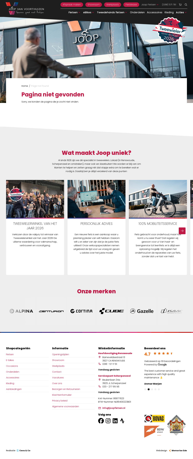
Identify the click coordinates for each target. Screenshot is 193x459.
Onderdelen (137, 12)
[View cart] (180, 4)
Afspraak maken (72, 4)
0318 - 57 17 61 (109, 364)
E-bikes (10, 360)
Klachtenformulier (61, 395)
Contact (56, 371)
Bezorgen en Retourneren (66, 389)
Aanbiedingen (14, 389)
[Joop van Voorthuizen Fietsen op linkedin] (115, 421)
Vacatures (58, 377)
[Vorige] (10, 230)
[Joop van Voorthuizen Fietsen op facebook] (101, 421)
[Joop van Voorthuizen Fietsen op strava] (122, 421)
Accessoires (154, 12)
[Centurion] (51, 311)
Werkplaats (112, 4)
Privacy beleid (59, 400)
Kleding (169, 12)
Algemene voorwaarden (65, 406)
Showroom (94, 4)
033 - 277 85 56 (110, 386)
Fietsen (10, 354)
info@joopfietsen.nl (113, 408)
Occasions (12, 366)
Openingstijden (60, 354)
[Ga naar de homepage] (25, 8)
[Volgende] (182, 230)
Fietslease (131, 4)
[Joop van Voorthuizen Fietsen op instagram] (108, 421)
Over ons (57, 383)
